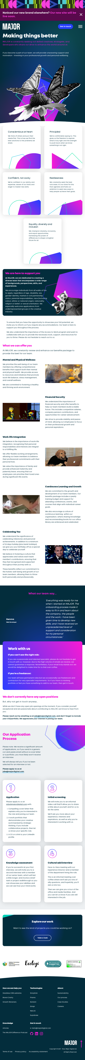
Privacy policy (20, 1052)
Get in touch (35, 1023)
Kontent (33, 1002)
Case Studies (63, 1002)
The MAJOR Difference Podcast (15, 1033)
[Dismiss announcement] (81, 14)
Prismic (33, 998)
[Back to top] (81, 1044)
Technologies (36, 988)
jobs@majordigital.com (45, 716)
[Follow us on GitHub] (31, 1033)
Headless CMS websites (12, 993)
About (60, 988)
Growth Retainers (9, 1002)
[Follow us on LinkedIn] (36, 1033)
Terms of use (7, 1052)
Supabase (34, 1015)
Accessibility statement (38, 1052)
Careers (61, 1006)
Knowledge (8, 1023)
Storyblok (34, 993)
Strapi (32, 1006)
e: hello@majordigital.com (40, 1028)
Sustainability (63, 993)
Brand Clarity (8, 998)
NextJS (32, 1011)
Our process (62, 998)
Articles (6, 1028)
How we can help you (12, 988)
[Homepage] (11, 26)
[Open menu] (80, 26)
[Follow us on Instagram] (41, 1033)
